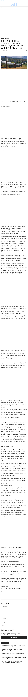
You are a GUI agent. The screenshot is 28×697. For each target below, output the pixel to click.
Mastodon (2, 0)
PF (5, 38)
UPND (8, 38)
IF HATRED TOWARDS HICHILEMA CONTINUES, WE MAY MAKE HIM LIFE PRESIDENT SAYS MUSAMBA (13, 662)
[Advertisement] (14, 24)
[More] (14, 53)
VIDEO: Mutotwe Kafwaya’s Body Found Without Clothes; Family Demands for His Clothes (14, 646)
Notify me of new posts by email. (9, 634)
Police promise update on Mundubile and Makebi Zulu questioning (13, 654)
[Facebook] (2, 53)
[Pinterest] (8, 53)
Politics (6, 7)
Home (2, 7)
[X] (5, 53)
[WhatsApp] (11, 53)
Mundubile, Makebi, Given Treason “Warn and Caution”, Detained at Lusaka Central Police (13, 650)
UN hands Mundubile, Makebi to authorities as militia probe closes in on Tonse (14, 658)
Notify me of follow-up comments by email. (11, 633)
